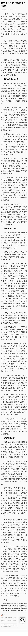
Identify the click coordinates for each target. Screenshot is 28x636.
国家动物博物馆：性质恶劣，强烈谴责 (8, 617)
